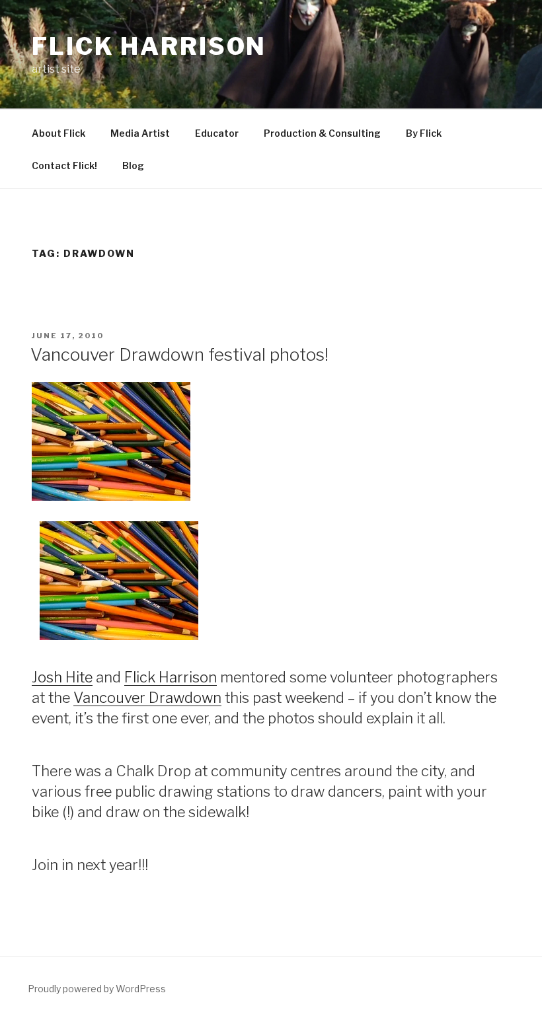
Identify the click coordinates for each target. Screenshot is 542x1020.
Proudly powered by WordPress (97, 988)
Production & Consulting (322, 133)
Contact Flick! (64, 165)
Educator (217, 133)
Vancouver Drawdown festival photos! (179, 354)
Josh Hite (62, 677)
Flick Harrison (149, 46)
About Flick (58, 133)
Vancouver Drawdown (147, 697)
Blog (133, 165)
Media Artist (140, 133)
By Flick (424, 133)
